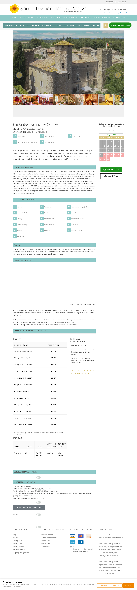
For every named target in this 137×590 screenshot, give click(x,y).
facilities (24, 25)
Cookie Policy (45, 544)
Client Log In (110, 2)
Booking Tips (17, 544)
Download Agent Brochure (29, 507)
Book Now (113, 169)
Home (15, 18)
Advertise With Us (19, 550)
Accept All (128, 585)
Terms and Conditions (49, 538)
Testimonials (45, 547)
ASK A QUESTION (111, 176)
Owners (106, 18)
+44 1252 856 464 (105, 535)
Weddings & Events (89, 18)
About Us (16, 538)
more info (83, 25)
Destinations (27, 18)
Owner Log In (121, 2)
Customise (103, 585)
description (11, 25)
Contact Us (119, 18)
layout (35, 25)
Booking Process (18, 547)
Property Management (21, 553)
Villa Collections (67, 18)
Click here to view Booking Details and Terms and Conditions (83, 372)
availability (69, 25)
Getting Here (17, 541)
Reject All (116, 585)
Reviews (95, 25)
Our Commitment (47, 535)
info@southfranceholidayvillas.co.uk (113, 13)
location (47, 25)
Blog (14, 535)
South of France (46, 18)
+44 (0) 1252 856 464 (115, 9)
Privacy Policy (46, 541)
